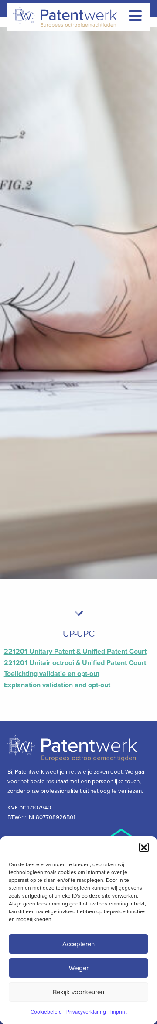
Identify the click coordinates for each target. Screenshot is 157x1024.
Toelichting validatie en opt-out (51, 673)
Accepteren (78, 944)
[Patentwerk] (77, 17)
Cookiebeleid (46, 1012)
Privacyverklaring (86, 1012)
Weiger (79, 968)
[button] (144, 847)
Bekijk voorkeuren (78, 992)
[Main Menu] (135, 15)
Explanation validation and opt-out (57, 685)
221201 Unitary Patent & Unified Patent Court (75, 651)
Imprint (118, 1012)
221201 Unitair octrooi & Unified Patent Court (75, 663)
